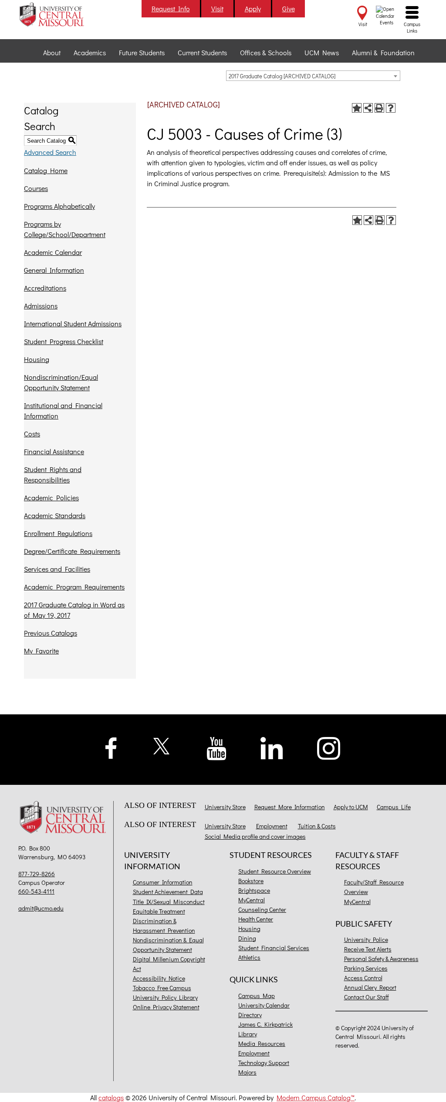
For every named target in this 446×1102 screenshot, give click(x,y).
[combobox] (313, 75)
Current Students (202, 52)
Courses (36, 188)
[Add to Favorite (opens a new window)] (357, 108)
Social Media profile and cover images (255, 836)
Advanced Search (50, 152)
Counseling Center (262, 909)
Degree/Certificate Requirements (72, 551)
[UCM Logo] (64, 818)
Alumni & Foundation (383, 52)
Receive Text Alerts (368, 949)
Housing (36, 359)
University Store (225, 807)
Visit (217, 8)
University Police (366, 939)
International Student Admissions (73, 323)
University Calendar (264, 1005)
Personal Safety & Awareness (381, 959)
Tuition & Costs (317, 826)
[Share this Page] (368, 108)
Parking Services (366, 968)
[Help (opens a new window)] (390, 108)
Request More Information (289, 807)
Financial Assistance (54, 451)
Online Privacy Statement (166, 1007)
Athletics (249, 957)
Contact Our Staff (366, 997)
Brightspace (254, 890)
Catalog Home (46, 170)
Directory (250, 1015)
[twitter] (162, 745)
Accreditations (45, 287)
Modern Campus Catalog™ (316, 1097)
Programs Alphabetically (59, 206)
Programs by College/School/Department (64, 229)
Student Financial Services (273, 948)
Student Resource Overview (274, 871)
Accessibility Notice (159, 978)
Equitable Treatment (159, 911)
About (52, 52)
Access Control (363, 978)
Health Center (255, 919)
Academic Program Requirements (74, 586)
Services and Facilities (57, 568)
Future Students (142, 52)
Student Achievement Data (168, 892)
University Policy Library (165, 997)
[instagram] (329, 747)
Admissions (40, 305)
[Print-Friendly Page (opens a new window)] (379, 108)
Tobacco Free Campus (162, 988)
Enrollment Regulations (58, 533)
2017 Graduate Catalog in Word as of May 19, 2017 (74, 610)
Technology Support (263, 1062)
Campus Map (256, 995)
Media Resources (261, 1043)
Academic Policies (51, 497)
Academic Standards (54, 515)
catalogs (111, 1097)
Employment (271, 826)
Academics (90, 52)
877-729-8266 (36, 874)
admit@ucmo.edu (41, 908)
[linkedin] (271, 747)
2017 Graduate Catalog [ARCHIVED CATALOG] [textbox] (282, 76)
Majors (247, 1072)
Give (288, 8)
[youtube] (216, 747)
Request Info (171, 8)
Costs (32, 433)
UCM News (321, 52)
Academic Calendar (53, 252)
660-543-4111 (36, 891)
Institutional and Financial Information (63, 410)
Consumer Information (163, 882)
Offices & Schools (265, 52)
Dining (247, 938)
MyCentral (251, 900)
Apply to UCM (351, 807)
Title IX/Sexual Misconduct (169, 902)
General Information (54, 270)
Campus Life (394, 807)
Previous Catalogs (50, 632)
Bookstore (251, 881)
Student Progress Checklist (63, 341)
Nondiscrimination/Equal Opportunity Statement (61, 382)
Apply (253, 8)
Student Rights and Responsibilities (52, 474)
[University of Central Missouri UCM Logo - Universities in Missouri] (64, 14)
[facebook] (111, 746)
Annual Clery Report (370, 987)
